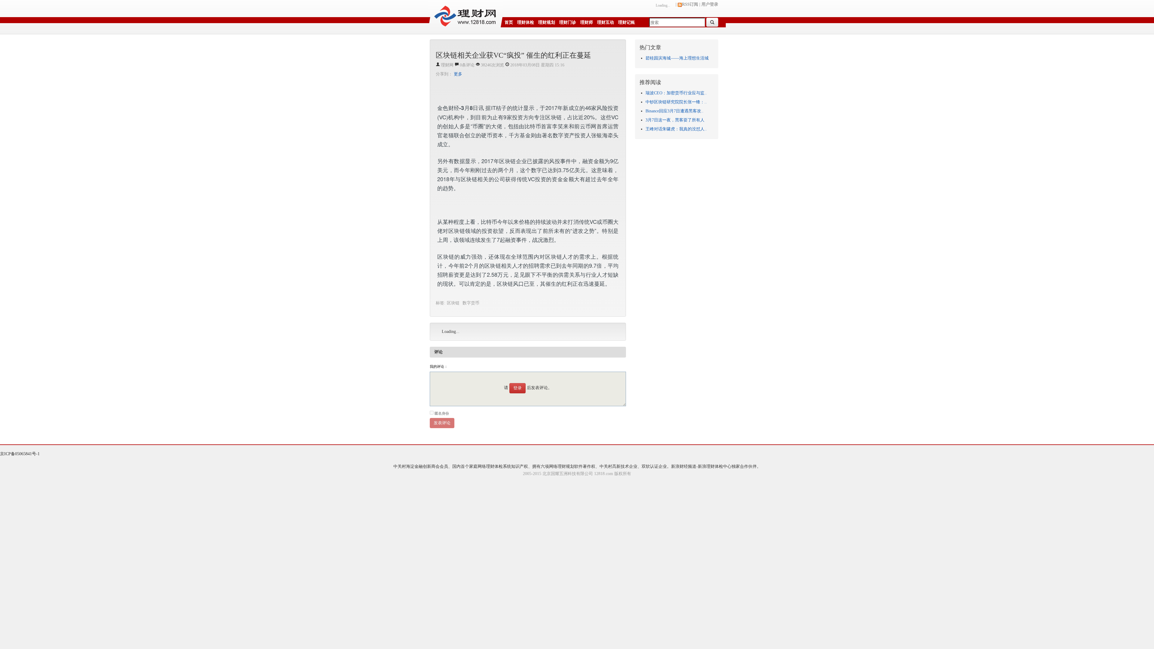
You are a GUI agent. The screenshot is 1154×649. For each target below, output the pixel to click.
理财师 (586, 22)
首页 (509, 22)
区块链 (453, 303)
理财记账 (626, 22)
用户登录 (709, 4)
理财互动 (605, 22)
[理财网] (465, 14)
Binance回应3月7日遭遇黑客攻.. (675, 111)
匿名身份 (442, 413)
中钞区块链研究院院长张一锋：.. (676, 102)
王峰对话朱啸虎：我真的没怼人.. (676, 129)
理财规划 (546, 22)
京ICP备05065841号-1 (20, 454)
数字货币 (471, 303)
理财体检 (525, 22)
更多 (458, 74)
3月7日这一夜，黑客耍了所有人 (675, 120)
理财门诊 (567, 22)
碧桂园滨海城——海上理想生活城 (677, 58)
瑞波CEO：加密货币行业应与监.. (676, 93)
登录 (517, 388)
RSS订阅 (690, 4)
